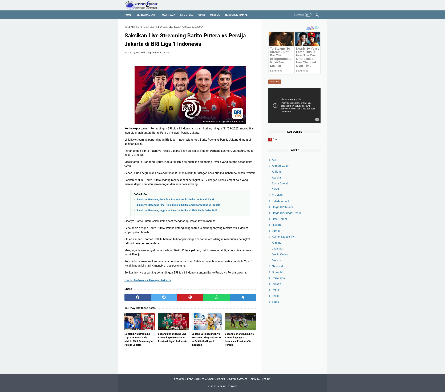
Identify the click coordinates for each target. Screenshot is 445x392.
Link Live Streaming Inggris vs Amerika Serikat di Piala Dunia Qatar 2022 (177, 210)
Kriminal (277, 242)
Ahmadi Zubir (280, 165)
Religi (275, 296)
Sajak (275, 301)
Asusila (276, 177)
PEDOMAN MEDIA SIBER (200, 379)
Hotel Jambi (279, 219)
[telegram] (243, 297)
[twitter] (164, 297)
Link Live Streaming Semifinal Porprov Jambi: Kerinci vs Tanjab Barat (175, 199)
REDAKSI (179, 379)
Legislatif (277, 248)
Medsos (215, 14)
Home (127, 14)
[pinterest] (190, 297)
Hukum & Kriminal (236, 14)
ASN (274, 159)
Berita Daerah (146, 14)
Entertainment (280, 201)
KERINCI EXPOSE (227, 386)
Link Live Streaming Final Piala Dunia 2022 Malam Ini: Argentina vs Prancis (178, 205)
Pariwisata (278, 278)
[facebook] (137, 297)
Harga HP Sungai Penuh (287, 213)
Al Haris (276, 171)
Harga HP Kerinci (282, 207)
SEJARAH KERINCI (261, 379)
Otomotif (277, 272)
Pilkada (276, 284)
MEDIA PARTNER (238, 379)
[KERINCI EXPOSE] (143, 5)
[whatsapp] (216, 297)
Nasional (277, 266)
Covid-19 (277, 195)
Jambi (276, 230)
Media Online (280, 254)
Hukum (276, 225)
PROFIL (221, 379)
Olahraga (168, 14)
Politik (276, 290)
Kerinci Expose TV (283, 236)
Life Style (186, 14)
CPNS (275, 189)
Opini (201, 14)
